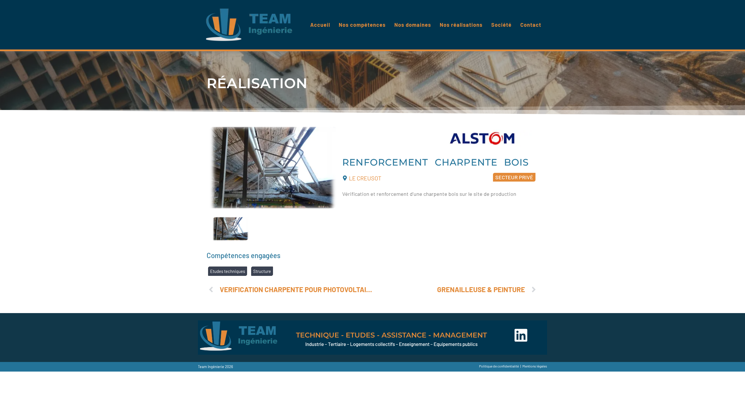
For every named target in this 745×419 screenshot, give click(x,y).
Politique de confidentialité (499, 366)
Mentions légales (534, 366)
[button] (514, 177)
